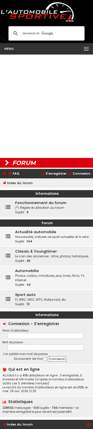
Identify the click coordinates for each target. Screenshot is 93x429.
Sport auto (25, 294)
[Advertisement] (46, 106)
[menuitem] (13, 173)
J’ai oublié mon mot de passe (25, 354)
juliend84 (65, 412)
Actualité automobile (35, 231)
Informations (47, 193)
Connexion (19, 323)
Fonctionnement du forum (40, 202)
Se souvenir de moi (28, 359)
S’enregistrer (46, 323)
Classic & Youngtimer (36, 251)
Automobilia (27, 270)
